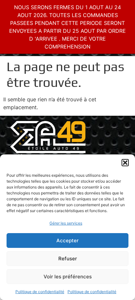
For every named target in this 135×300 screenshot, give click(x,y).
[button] (125, 162)
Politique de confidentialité (39, 291)
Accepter (67, 240)
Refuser (67, 258)
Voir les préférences (68, 276)
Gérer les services (65, 223)
